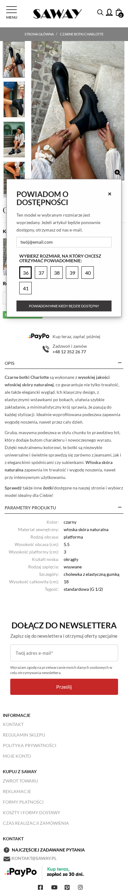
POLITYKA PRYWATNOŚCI (29, 745)
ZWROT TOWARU (20, 780)
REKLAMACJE (17, 791)
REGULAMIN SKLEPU (24, 734)
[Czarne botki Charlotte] (77, 111)
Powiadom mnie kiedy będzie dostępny (64, 306)
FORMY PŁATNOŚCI (23, 802)
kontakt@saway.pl (34, 858)
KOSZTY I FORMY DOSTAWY (31, 812)
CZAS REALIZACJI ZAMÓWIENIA (36, 823)
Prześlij (64, 687)
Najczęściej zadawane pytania (48, 849)
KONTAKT (13, 724)
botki (48, 487)
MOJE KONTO (17, 756)
